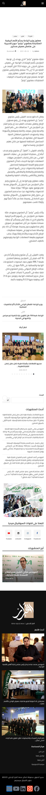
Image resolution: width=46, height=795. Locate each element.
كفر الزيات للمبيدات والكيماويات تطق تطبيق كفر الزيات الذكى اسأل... (25, 739)
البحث (41, 395)
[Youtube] (16, 789)
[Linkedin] (23, 789)
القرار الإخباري (30, 623)
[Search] (3, 3)
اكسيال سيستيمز (20, 780)
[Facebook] (37, 789)
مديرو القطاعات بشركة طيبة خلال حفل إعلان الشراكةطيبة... (23, 365)
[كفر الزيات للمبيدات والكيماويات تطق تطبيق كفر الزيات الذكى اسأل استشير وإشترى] (23, 721)
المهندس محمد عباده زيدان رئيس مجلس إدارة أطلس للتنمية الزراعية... (23, 665)
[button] (4, 354)
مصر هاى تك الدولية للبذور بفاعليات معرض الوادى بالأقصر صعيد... (24, 702)
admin (37, 51)
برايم (41, 120)
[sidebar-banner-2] (23, 500)
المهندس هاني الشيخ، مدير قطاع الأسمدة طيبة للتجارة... (21, 573)
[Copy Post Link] (4, 398)
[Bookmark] (6, 336)
